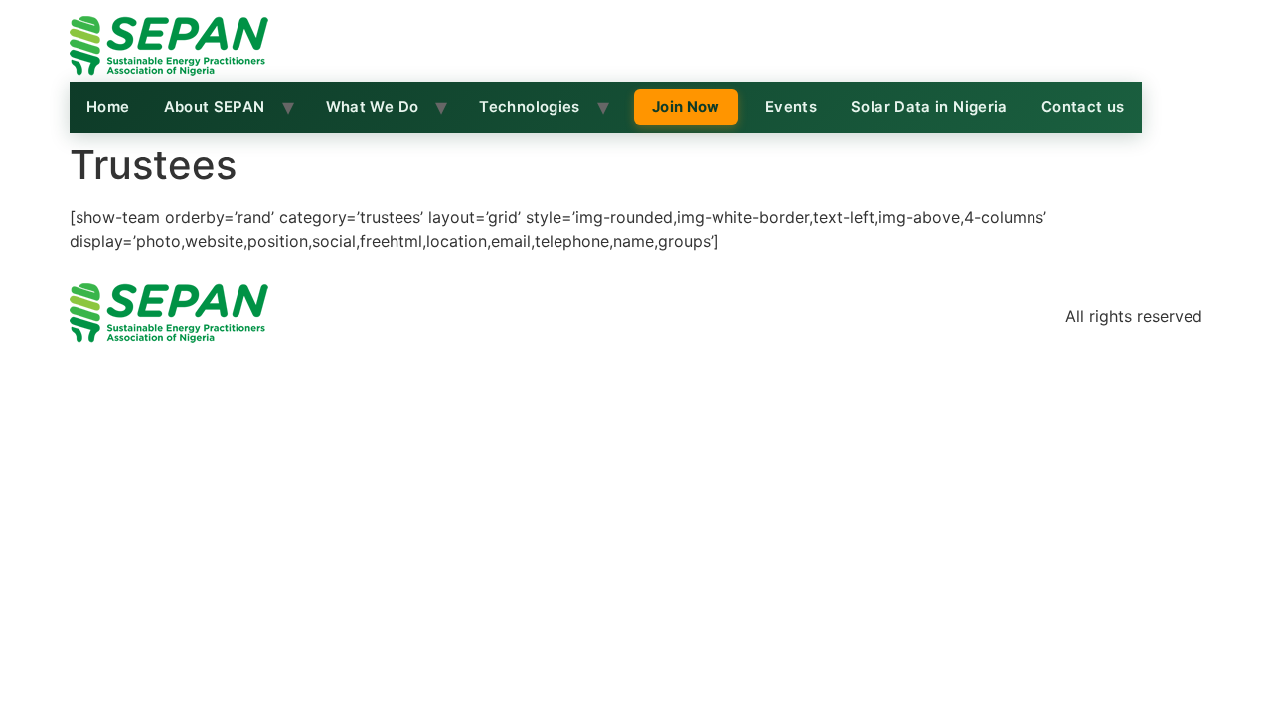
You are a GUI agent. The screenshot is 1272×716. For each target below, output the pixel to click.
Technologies (529, 107)
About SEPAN (214, 107)
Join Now (686, 107)
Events (791, 107)
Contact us (1083, 107)
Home (108, 107)
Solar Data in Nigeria (929, 107)
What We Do (372, 107)
